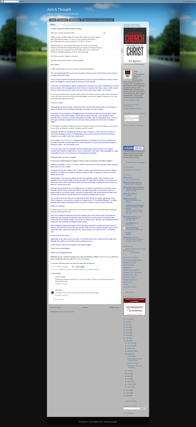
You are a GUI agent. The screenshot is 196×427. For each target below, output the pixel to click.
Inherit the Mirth (129, 265)
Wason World (128, 282)
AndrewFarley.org (67, 140)
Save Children (135, 252)
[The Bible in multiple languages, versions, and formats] (134, 312)
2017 (127, 324)
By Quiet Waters (131, 194)
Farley (76, 269)
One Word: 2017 (130, 220)
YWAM (126, 284)
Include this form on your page (134, 314)
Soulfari (128, 233)
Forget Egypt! (131, 356)
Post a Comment (58, 299)
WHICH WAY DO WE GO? (133, 184)
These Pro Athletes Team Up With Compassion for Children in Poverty (134, 211)
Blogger (114, 422)
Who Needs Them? (133, 363)
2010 (127, 390)
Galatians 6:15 (70, 164)
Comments (129, 119)
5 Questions (63, 20)
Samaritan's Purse (129, 277)
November (131, 346)
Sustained (129, 195)
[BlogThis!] (78, 267)
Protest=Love (130, 225)
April (129, 379)
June (129, 373)
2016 (127, 327)
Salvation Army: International (133, 272)
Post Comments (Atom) (67, 311)
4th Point (129, 177)
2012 (127, 338)
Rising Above (128, 267)
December (131, 343)
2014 (127, 332)
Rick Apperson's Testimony (132, 170)
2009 (127, 393)
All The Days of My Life (134, 182)
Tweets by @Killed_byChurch (133, 108)
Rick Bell (58, 277)
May (129, 376)
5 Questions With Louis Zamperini (134, 366)
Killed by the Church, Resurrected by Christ (98, 20)
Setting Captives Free (131, 279)
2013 (127, 335)
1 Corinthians (60, 269)
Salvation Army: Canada (131, 270)
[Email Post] (72, 266)
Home (53, 20)
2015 (127, 330)
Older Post (114, 307)
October (130, 348)
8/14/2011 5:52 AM (61, 295)
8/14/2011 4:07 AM (61, 284)
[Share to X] (80, 267)
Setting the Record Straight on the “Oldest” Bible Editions (135, 240)
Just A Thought (59, 9)
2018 (127, 322)
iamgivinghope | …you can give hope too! (133, 217)
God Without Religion (84, 41)
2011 (127, 340)
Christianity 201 (131, 198)
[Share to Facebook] (82, 267)
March (129, 381)
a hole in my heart (131, 190)
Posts (128, 116)
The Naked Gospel (74, 39)
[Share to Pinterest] (84, 267)
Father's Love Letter (130, 262)
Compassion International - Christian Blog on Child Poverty (135, 206)
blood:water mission (130, 287)
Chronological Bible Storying (133, 260)
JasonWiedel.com (132, 223)
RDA (56, 290)
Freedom (128, 234)
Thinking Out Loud (132, 237)
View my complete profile (132, 100)
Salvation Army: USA (130, 275)
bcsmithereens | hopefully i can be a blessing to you (135, 188)
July (128, 371)
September (131, 351)
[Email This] (76, 267)
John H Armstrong (132, 228)
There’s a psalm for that (133, 179)
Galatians (82, 269)
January (130, 387)
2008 (127, 395)
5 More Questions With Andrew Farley (134, 359)
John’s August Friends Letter (134, 229)
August (129, 354)
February (130, 384)
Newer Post (56, 307)
